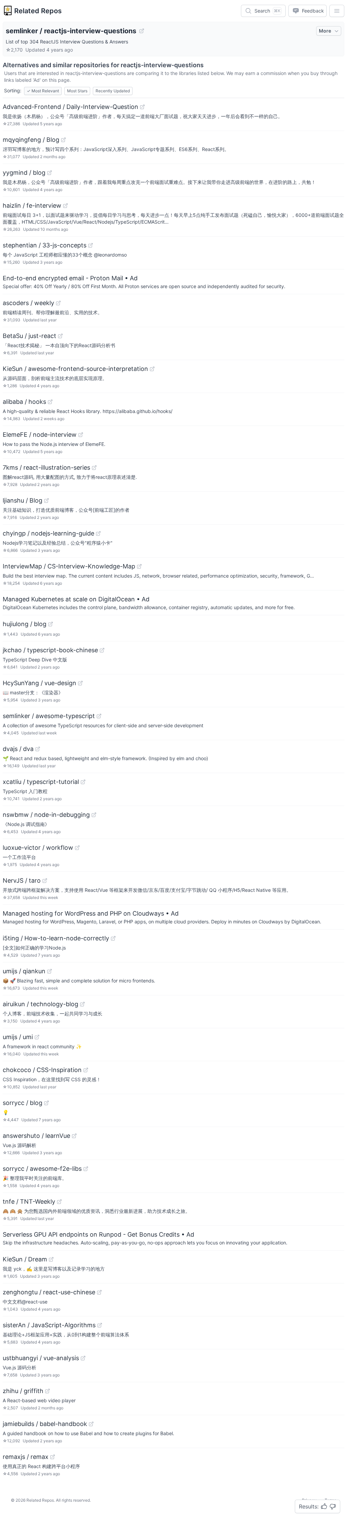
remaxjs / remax (25, 1456)
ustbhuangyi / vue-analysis (41, 1358)
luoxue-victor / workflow (38, 847)
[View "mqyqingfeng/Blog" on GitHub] (63, 140)
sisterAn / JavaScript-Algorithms (49, 1325)
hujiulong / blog (24, 623)
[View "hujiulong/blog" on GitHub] (50, 624)
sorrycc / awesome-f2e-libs (42, 1168)
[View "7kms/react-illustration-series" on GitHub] (94, 467)
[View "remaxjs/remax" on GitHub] (52, 1457)
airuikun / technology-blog (40, 1004)
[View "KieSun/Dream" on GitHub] (51, 1259)
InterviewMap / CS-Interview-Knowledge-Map (69, 566)
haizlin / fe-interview (32, 205)
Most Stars (77, 90)
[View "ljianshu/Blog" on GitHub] (46, 500)
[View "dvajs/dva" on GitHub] (37, 749)
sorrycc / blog (22, 1102)
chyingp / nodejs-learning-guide (48, 533)
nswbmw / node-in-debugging (46, 814)
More (325, 31)
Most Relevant (43, 90)
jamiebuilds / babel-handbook (45, 1423)
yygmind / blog (24, 172)
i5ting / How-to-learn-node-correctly (56, 938)
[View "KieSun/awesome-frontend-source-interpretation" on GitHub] (152, 369)
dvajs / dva (18, 748)
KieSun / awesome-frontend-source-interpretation (75, 368)
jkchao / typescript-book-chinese (50, 650)
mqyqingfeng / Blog (31, 139)
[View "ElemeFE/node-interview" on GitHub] (80, 434)
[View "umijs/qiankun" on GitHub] (49, 971)
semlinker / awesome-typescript (49, 715)
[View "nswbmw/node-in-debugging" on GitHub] (94, 815)
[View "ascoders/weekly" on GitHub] (58, 303)
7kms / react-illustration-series (46, 467)
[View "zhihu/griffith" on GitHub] (47, 1391)
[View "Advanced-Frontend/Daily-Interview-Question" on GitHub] (142, 107)
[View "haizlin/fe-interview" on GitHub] (65, 205)
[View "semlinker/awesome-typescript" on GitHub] (99, 716)
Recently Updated (113, 90)
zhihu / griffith (23, 1390)
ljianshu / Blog (22, 500)
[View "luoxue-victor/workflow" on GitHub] (77, 847)
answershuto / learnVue (36, 1135)
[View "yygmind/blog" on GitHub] (49, 172)
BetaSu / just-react (29, 335)
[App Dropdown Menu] (336, 11)
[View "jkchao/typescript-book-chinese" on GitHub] (102, 650)
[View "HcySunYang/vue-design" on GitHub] (80, 683)
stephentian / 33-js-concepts (44, 245)
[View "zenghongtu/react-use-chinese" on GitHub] (99, 1292)
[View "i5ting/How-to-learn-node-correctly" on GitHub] (113, 938)
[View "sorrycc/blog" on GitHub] (46, 1103)
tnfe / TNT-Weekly (29, 1201)
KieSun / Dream (25, 1259)
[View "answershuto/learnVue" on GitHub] (74, 1136)
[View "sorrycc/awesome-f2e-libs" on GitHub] (85, 1168)
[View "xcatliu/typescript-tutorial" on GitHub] (83, 782)
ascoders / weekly (28, 302)
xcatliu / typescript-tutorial (41, 781)
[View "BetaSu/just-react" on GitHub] (60, 336)
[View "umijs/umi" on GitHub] (37, 1037)
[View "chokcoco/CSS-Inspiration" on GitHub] (85, 1070)
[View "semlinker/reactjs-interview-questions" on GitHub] (141, 31)
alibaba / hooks (24, 401)
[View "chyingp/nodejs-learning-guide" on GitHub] (98, 533)
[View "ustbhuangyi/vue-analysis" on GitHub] (83, 1358)
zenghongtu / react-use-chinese (49, 1292)
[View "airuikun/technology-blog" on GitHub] (82, 1004)
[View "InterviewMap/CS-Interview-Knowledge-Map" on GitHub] (139, 566)
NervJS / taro (22, 880)
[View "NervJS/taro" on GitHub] (44, 880)
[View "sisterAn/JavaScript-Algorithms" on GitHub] (99, 1325)
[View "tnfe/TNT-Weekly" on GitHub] (59, 1201)
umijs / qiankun (24, 971)
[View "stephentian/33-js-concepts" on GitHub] (90, 245)
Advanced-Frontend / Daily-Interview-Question (70, 106)
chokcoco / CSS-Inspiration (42, 1069)
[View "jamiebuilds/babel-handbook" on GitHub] (91, 1424)
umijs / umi (18, 1036)
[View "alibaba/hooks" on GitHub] (50, 402)
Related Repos (38, 11)
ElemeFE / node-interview (40, 434)
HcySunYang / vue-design (39, 683)
